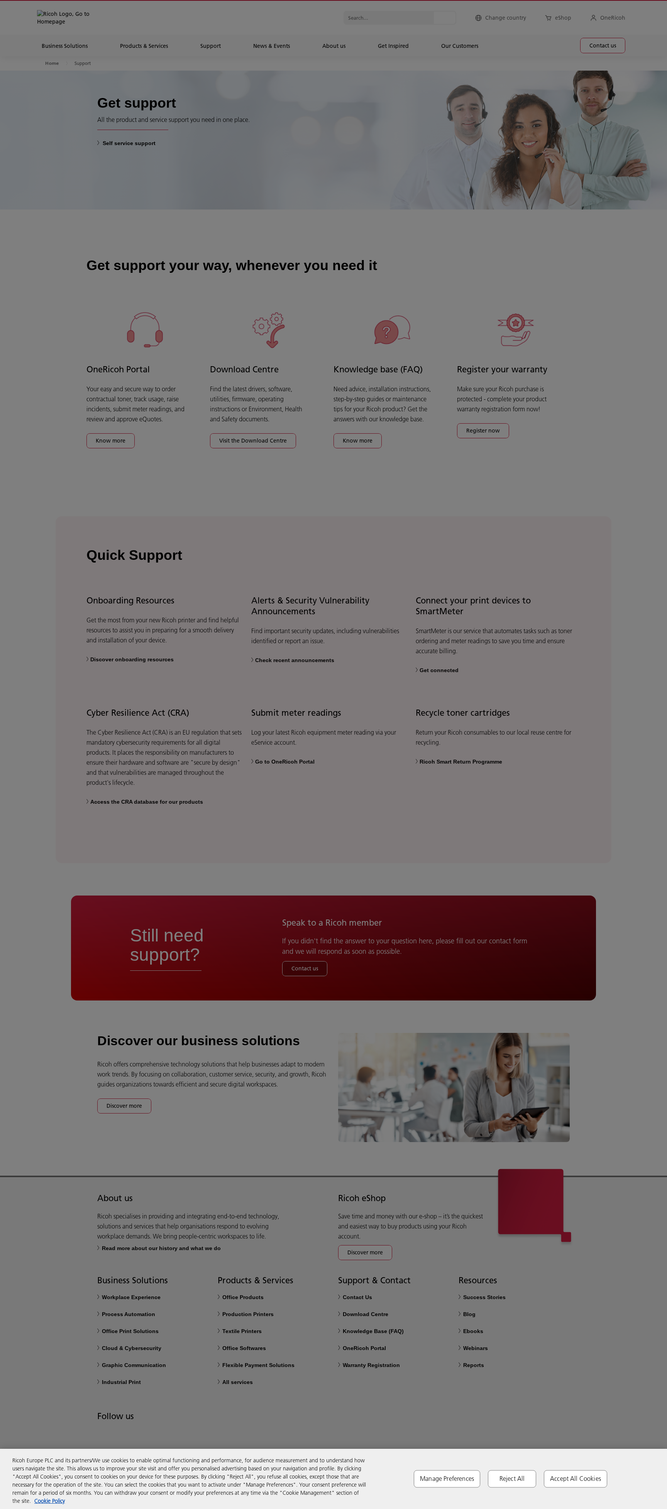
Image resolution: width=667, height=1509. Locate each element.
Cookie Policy (49, 1500)
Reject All (512, 1478)
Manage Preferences (447, 1478)
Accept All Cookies (575, 1478)
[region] (333, 1479)
